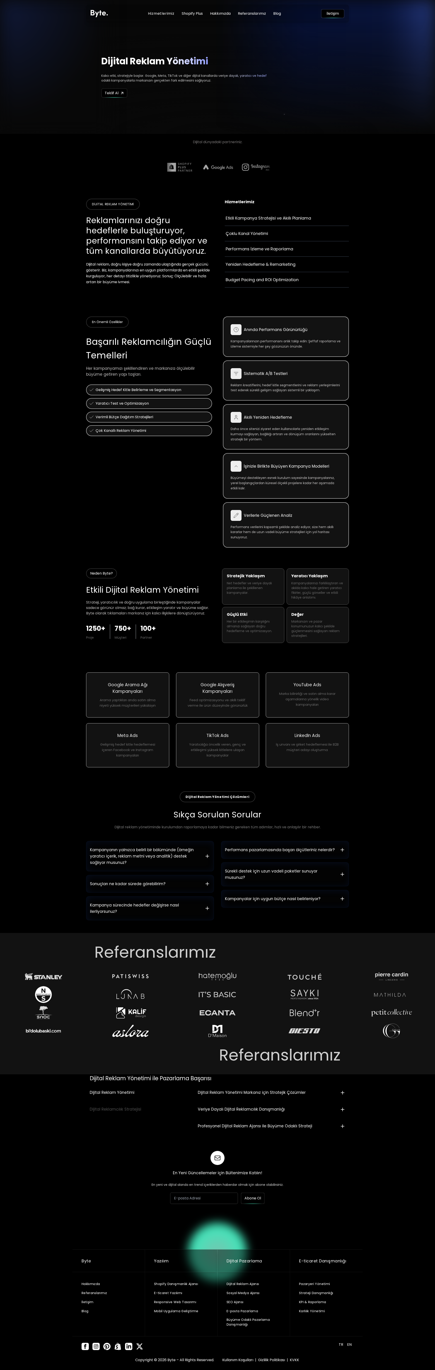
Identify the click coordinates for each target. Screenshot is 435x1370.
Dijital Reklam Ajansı (243, 1284)
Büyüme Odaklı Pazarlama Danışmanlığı (248, 1322)
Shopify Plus (192, 13)
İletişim (88, 1302)
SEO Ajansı (235, 1302)
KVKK (294, 1360)
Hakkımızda (220, 13)
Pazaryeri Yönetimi (314, 1284)
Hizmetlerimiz (161, 13)
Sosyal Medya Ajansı (243, 1293)
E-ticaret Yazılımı (168, 1293)
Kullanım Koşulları (238, 1360)
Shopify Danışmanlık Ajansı (176, 1284)
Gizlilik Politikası (272, 1360)
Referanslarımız (252, 13)
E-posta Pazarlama (242, 1311)
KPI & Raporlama (312, 1302)
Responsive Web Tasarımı (175, 1302)
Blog (277, 13)
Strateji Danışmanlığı (316, 1293)
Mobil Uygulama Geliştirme (176, 1311)
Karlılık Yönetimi (312, 1311)
